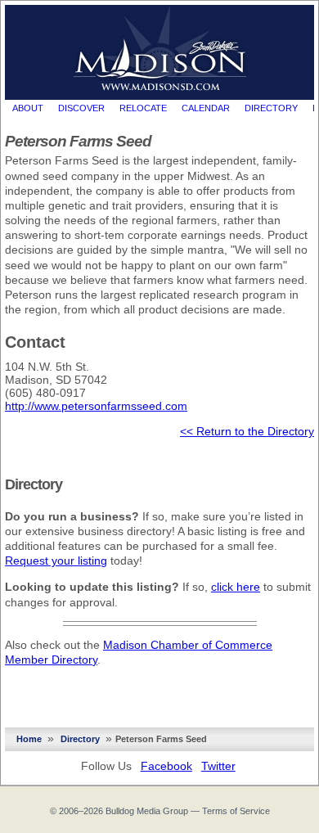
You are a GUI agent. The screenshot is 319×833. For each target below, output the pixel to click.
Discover (81, 108)
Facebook (166, 765)
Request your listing (56, 560)
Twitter (218, 765)
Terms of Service (236, 811)
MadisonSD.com (160, 48)
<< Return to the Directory (247, 431)
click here (235, 586)
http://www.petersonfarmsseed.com (96, 405)
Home (29, 739)
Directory (271, 108)
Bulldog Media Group (147, 811)
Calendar (206, 108)
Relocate (143, 108)
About (27, 108)
